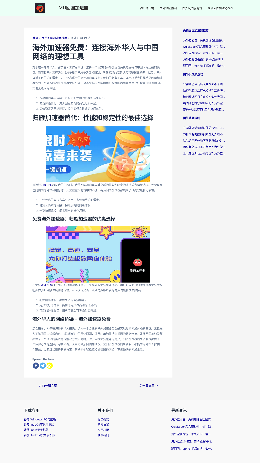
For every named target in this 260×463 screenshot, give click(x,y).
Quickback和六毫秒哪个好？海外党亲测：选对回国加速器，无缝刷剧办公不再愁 (204, 46)
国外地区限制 (168, 8)
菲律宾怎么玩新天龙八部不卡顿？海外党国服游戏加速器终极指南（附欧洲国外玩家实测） (204, 84)
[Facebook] (36, 366)
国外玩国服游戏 (192, 8)
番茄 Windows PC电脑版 (40, 419)
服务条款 (103, 419)
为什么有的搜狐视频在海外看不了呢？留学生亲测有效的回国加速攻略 (204, 134)
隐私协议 (103, 424)
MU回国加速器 (73, 8)
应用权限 (103, 430)
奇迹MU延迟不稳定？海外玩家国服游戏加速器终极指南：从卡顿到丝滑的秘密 (204, 109)
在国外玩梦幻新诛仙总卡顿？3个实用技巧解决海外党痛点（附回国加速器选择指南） (204, 128)
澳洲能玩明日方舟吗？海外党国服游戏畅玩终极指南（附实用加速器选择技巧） (204, 97)
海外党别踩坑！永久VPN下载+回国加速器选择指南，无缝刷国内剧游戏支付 (204, 53)
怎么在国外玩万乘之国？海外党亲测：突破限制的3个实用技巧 (204, 153)
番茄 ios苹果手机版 (36, 430)
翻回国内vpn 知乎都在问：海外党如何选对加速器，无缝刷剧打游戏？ (204, 65)
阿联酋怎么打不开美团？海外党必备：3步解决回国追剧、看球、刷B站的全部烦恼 (204, 147)
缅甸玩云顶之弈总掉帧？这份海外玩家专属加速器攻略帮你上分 (204, 90)
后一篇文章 (148, 385)
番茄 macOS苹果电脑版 (39, 424)
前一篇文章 (47, 385)
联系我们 (103, 435)
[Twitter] (43, 366)
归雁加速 (46, 185)
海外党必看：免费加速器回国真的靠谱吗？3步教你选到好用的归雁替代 (204, 40)
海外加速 (46, 285)
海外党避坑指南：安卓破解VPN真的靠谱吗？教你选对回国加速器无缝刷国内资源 (204, 59)
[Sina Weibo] (50, 366)
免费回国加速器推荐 (220, 8)
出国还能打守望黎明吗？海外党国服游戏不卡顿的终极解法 (204, 103)
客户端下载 (147, 8)
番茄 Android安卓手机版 (39, 435)
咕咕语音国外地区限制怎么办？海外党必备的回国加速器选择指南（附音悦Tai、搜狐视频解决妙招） (204, 140)
